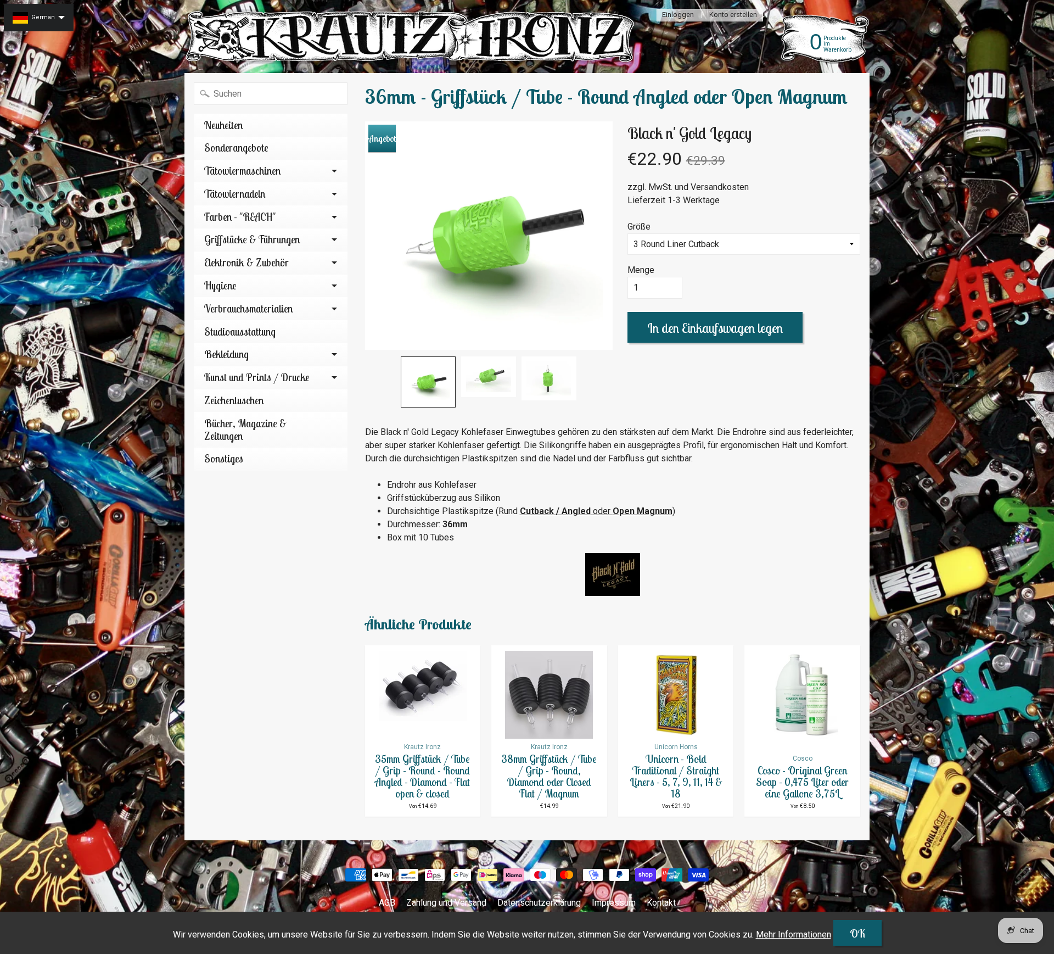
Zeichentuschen (234, 400)
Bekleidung (226, 354)
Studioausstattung (240, 331)
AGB (387, 902)
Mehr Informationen (793, 934)
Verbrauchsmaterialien (248, 308)
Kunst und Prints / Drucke (257, 377)
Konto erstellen (733, 15)
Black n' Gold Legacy (689, 133)
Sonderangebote (236, 147)
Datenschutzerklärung (539, 902)
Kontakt (661, 902)
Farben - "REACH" (240, 217)
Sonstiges (223, 458)
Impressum (614, 902)
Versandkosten (720, 187)
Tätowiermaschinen (242, 170)
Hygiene (220, 285)
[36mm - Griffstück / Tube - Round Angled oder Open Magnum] (428, 382)
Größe (639, 226)
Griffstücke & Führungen (252, 239)
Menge (640, 270)
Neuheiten (223, 125)
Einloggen (678, 15)
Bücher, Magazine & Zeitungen (245, 430)
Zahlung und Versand (446, 902)
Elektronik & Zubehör (246, 262)
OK (857, 933)
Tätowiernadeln (234, 193)
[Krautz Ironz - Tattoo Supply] (412, 36)
